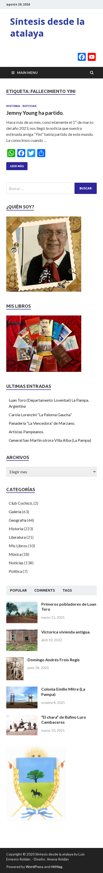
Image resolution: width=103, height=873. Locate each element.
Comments (44, 590)
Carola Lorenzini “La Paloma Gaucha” (40, 414)
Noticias (29, 105)
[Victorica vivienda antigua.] (22, 632)
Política (15, 571)
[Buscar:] (51, 188)
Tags (67, 590)
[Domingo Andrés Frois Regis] (15, 660)
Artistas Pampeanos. (26, 431)
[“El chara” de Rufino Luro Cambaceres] (22, 717)
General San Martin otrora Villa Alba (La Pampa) (50, 440)
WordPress (35, 866)
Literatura (17, 537)
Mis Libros (18, 545)
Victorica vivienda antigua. (65, 631)
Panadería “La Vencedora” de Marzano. (42, 423)
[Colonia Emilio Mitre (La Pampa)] (22, 689)
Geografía (17, 520)
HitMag (56, 866)
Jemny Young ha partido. (35, 113)
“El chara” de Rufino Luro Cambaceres (63, 720)
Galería (15, 511)
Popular (18, 590)
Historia (13, 105)
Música (15, 554)
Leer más (17, 166)
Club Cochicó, (21, 503)
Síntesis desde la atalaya (47, 27)
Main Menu (27, 72)
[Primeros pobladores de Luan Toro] (22, 604)
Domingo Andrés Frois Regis (54, 659)
